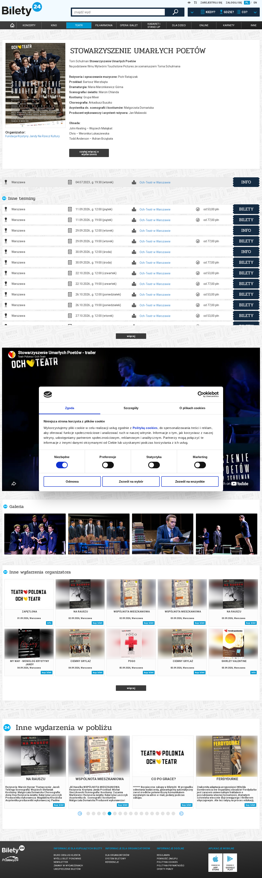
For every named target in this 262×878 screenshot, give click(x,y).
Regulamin (163, 855)
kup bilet (97, 623)
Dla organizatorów (117, 855)
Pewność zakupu (167, 858)
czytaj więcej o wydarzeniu (89, 153)
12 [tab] (147, 814)
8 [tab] (126, 814)
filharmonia (104, 25)
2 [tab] (94, 814)
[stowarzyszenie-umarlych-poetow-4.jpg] (35, 534)
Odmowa (72, 481)
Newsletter (61, 862)
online (203, 25)
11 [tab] (142, 814)
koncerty (29, 25)
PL (246, 2)
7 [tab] (120, 814)
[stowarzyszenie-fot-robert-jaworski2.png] (162, 534)
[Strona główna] (22, 15)
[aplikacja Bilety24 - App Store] (215, 871)
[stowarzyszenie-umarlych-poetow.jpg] (226, 534)
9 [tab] (131, 814)
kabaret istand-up (154, 25)
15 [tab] (163, 814)
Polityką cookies (145, 428)
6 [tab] (115, 814)
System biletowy (115, 858)
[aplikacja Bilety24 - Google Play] (230, 871)
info (246, 182)
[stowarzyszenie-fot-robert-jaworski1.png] (99, 534)
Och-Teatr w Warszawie (155, 182)
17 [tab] (174, 814)
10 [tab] (136, 814)
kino (54, 25)
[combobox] (118, 12)
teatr (79, 25)
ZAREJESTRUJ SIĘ (211, 2)
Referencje (112, 862)
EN (255, 2)
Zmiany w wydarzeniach (68, 865)
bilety (246, 209)
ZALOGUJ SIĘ (234, 2)
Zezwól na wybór (131, 481)
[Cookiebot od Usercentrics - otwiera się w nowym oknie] (201, 394)
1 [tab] (88, 814)
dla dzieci (179, 25)
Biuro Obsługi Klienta (67, 855)
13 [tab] (152, 814)
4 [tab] (104, 814)
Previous (80, 813)
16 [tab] (168, 814)
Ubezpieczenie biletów (67, 869)
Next (181, 813)
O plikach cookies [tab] (192, 408)
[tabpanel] (35, 772)
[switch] (108, 465)
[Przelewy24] (10, 862)
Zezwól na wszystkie (190, 481)
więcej (131, 336)
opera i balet (129, 25)
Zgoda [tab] (69, 408)
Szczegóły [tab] (131, 408)
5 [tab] (110, 814)
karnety (228, 25)
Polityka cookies (167, 862)
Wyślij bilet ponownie (67, 858)
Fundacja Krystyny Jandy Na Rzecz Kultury (32, 136)
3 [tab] (99, 814)
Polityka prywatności (170, 865)
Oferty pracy (165, 869)
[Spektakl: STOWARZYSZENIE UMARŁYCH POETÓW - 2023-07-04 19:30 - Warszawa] (35, 86)
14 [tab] (158, 814)
